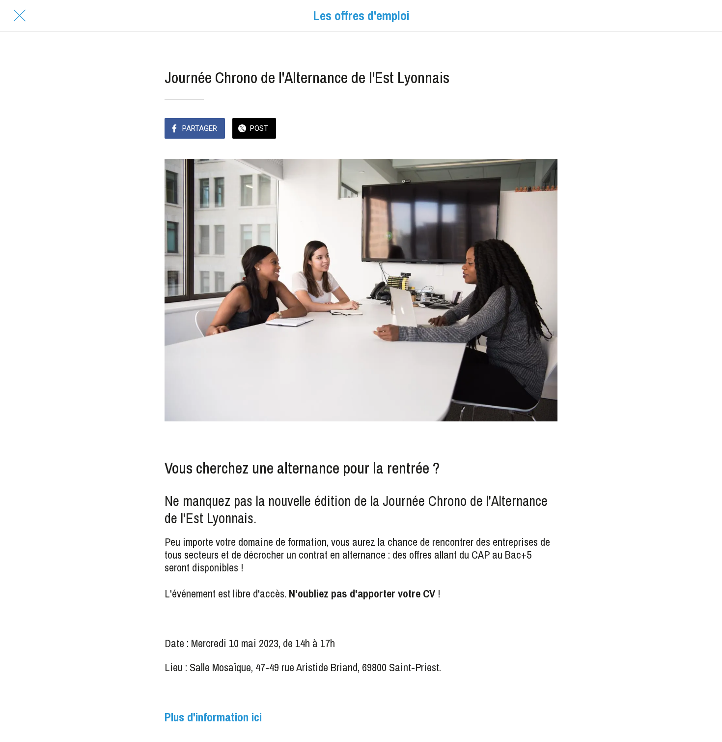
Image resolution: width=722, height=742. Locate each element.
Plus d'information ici (213, 717)
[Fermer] (20, 16)
